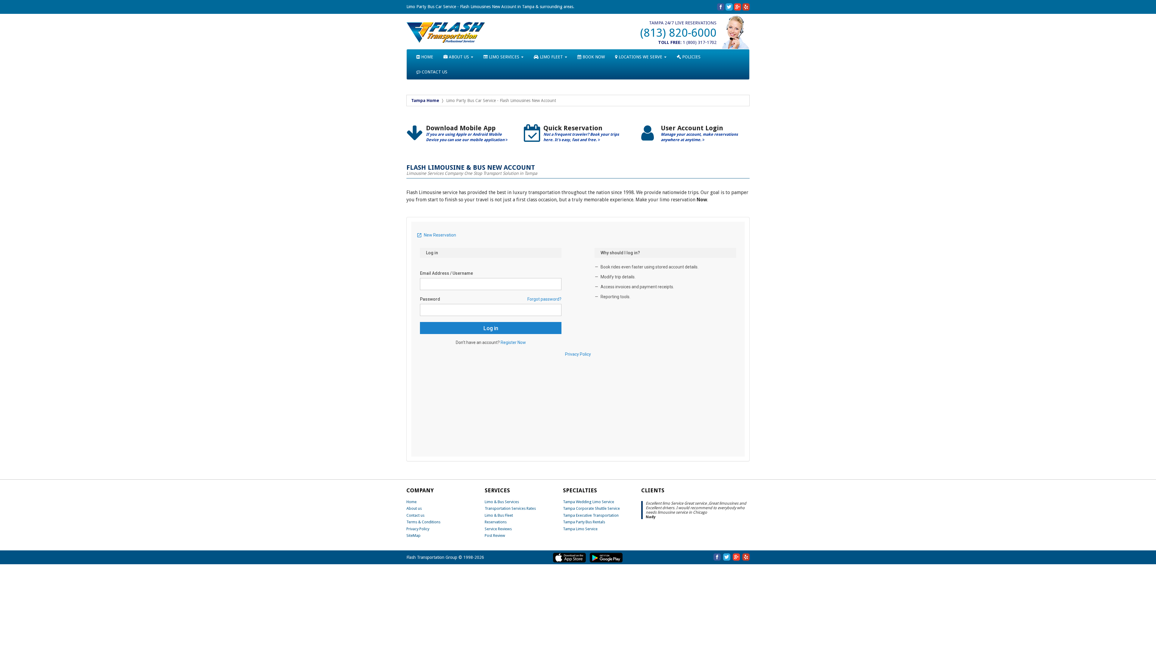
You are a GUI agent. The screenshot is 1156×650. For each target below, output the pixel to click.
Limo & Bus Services (502, 502)
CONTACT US (434, 72)
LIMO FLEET (551, 56)
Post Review (495, 535)
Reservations (496, 522)
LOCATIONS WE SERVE (640, 56)
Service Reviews (498, 529)
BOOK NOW (593, 56)
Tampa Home (425, 100)
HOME (426, 56)
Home (411, 502)
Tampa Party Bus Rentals (584, 522)
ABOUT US (459, 56)
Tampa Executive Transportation (591, 515)
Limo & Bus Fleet (499, 515)
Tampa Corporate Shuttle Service (591, 508)
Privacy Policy (417, 529)
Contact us (415, 515)
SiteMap (413, 535)
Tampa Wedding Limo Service (588, 502)
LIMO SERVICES (504, 56)
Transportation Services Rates (510, 508)
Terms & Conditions (423, 522)
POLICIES (691, 56)
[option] (460, 135)
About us (414, 508)
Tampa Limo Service (580, 529)
